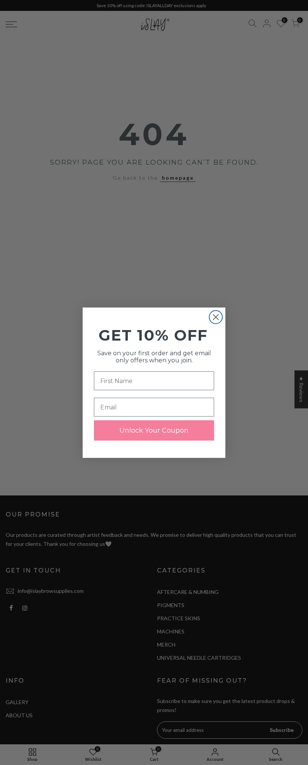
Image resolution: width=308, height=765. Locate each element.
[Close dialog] (215, 317)
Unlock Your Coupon (154, 430)
